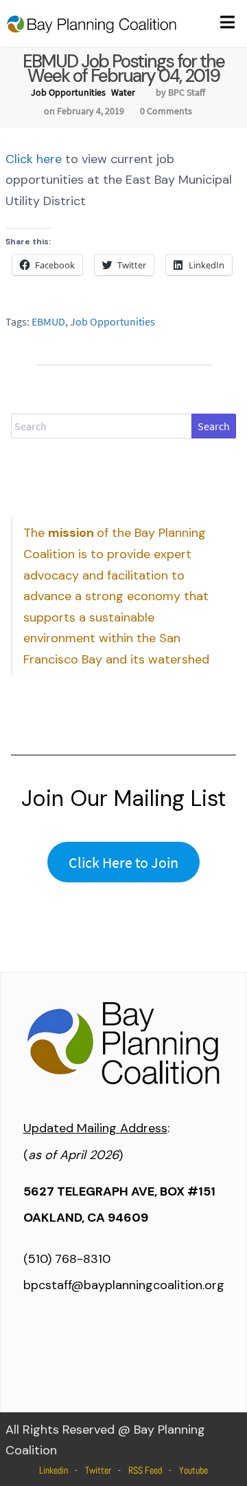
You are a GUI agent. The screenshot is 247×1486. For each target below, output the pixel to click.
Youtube (193, 1470)
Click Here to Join (123, 862)
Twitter (98, 1470)
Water (123, 92)
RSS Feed (145, 1470)
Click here (33, 159)
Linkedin (53, 1470)
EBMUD (48, 321)
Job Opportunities (68, 92)
